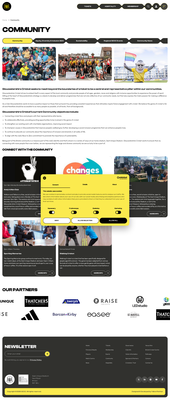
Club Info (128, 350)
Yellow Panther (157, 391)
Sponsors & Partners (132, 358)
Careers (148, 358)
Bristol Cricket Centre (152, 350)
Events (108, 354)
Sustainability (82, 41)
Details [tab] (85, 184)
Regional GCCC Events (113, 41)
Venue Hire (148, 345)
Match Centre (90, 358)
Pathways (148, 354)
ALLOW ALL (113, 220)
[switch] (74, 212)
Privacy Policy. (36, 360)
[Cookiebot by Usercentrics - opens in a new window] (118, 178)
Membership (110, 350)
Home (4, 20)
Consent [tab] (55, 185)
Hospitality (109, 363)
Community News (144, 41)
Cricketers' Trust (131, 363)
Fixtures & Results (91, 350)
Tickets (108, 345)
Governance (129, 345)
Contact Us (148, 363)
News (87, 363)
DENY (57, 220)
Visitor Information (132, 354)
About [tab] (114, 184)
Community (17, 41)
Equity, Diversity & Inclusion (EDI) (50, 41)
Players (88, 354)
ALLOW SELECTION (85, 220)
